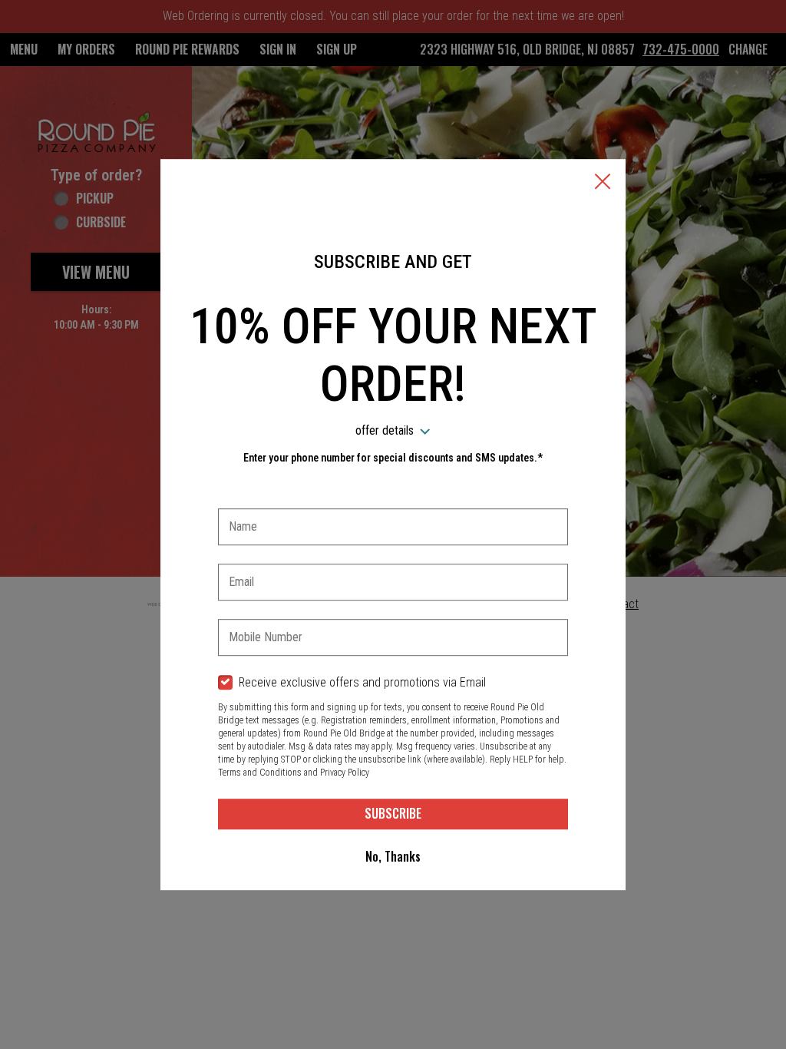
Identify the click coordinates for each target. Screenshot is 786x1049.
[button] (602, 182)
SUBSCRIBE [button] (393, 813)
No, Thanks (393, 856)
